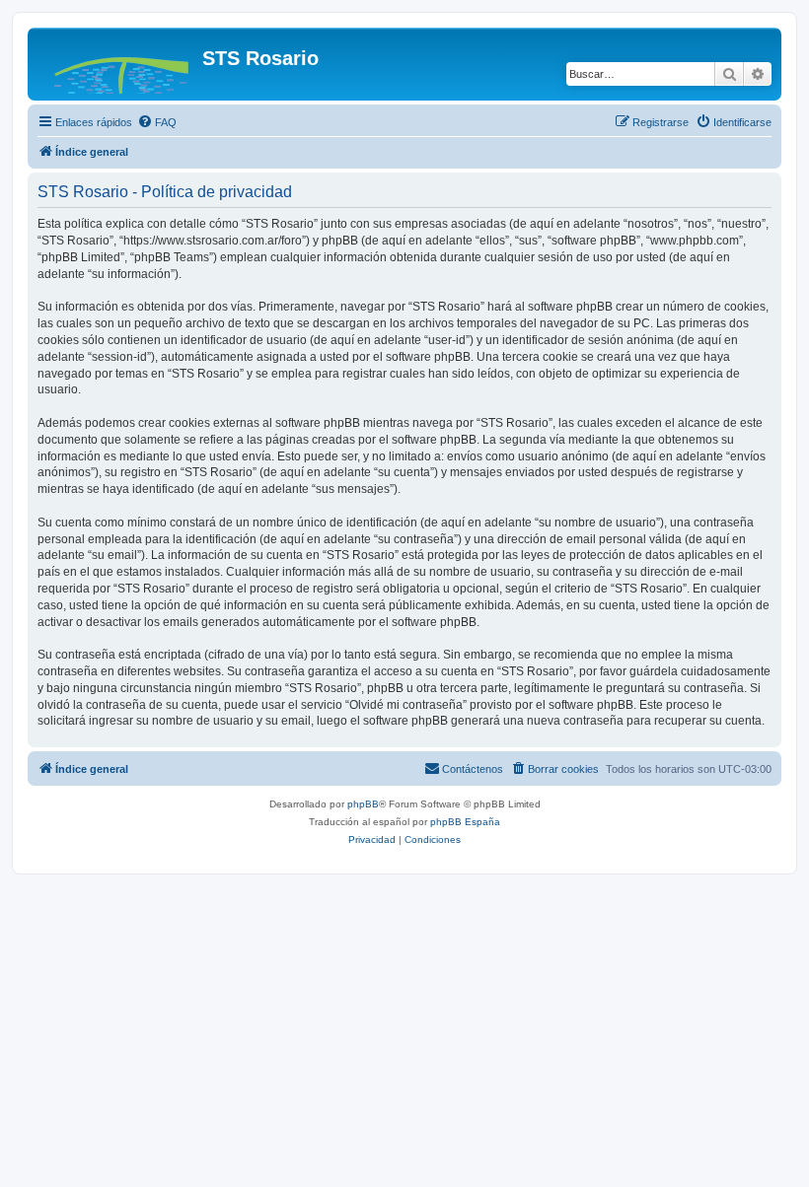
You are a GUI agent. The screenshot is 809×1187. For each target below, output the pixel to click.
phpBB (363, 804)
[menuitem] (157, 122)
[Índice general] (117, 64)
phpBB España (465, 821)
